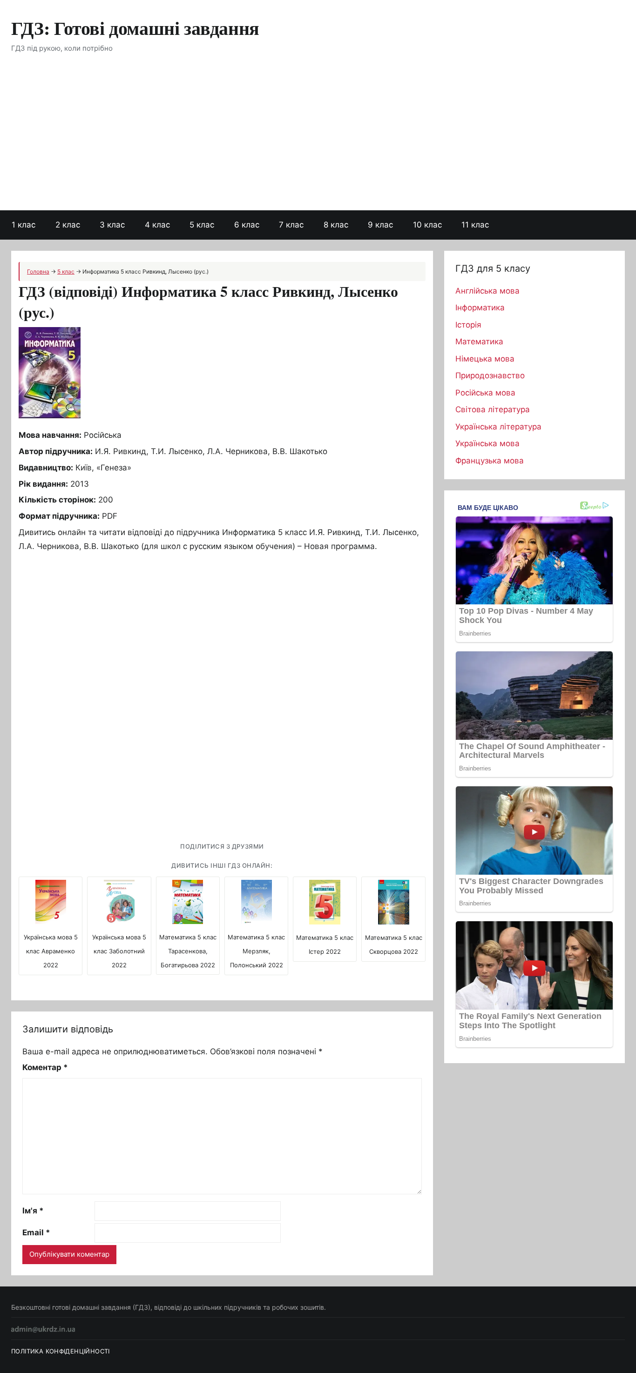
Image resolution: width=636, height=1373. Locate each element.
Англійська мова (487, 290)
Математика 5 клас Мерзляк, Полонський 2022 (256, 951)
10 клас (427, 224)
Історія (468, 324)
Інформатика (480, 307)
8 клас (336, 224)
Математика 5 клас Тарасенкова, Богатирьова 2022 (188, 951)
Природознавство (490, 375)
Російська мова (485, 392)
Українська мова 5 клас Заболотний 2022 (119, 951)
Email (36, 1232)
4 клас (157, 224)
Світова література (492, 409)
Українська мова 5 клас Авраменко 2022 (51, 951)
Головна (38, 271)
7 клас (291, 224)
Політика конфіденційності (60, 1351)
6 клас (246, 224)
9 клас (380, 224)
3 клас (112, 224)
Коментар (45, 1067)
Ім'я (33, 1210)
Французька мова (489, 460)
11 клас (475, 224)
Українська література (498, 426)
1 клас (23, 224)
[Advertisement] (318, 140)
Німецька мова (484, 358)
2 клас (67, 224)
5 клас (201, 224)
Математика (479, 341)
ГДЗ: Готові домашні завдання (135, 27)
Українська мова (487, 443)
